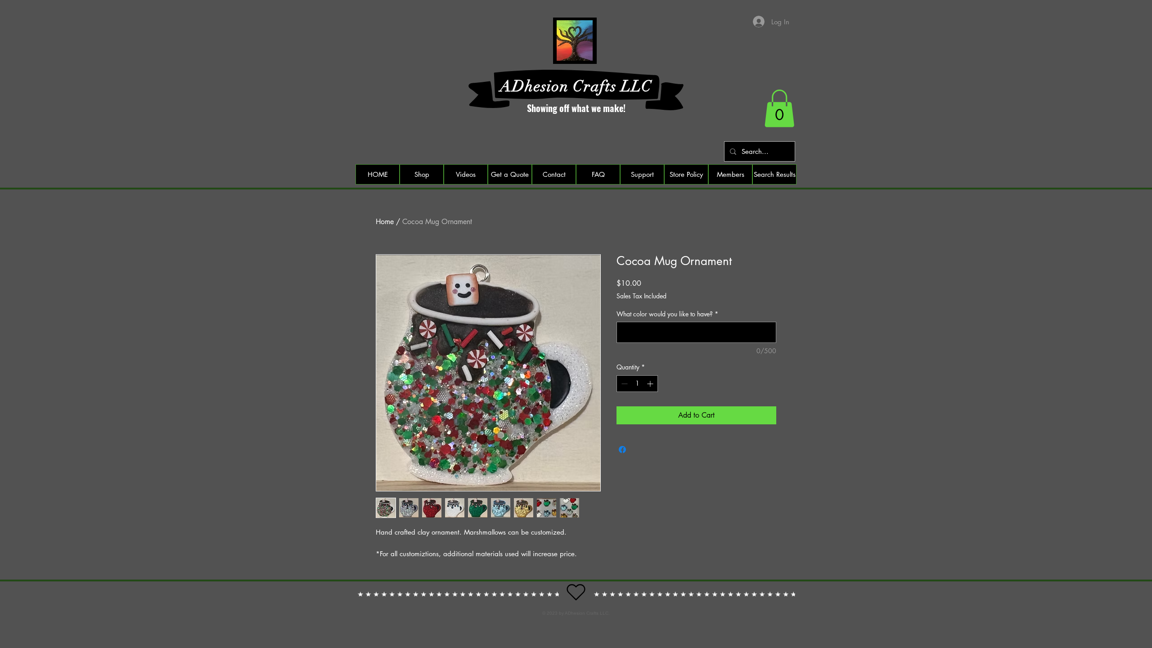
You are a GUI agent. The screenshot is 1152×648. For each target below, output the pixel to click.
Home (385, 221)
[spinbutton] (637, 384)
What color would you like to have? (667, 314)
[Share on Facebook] (622, 449)
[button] (779, 108)
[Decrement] (623, 384)
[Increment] (651, 384)
